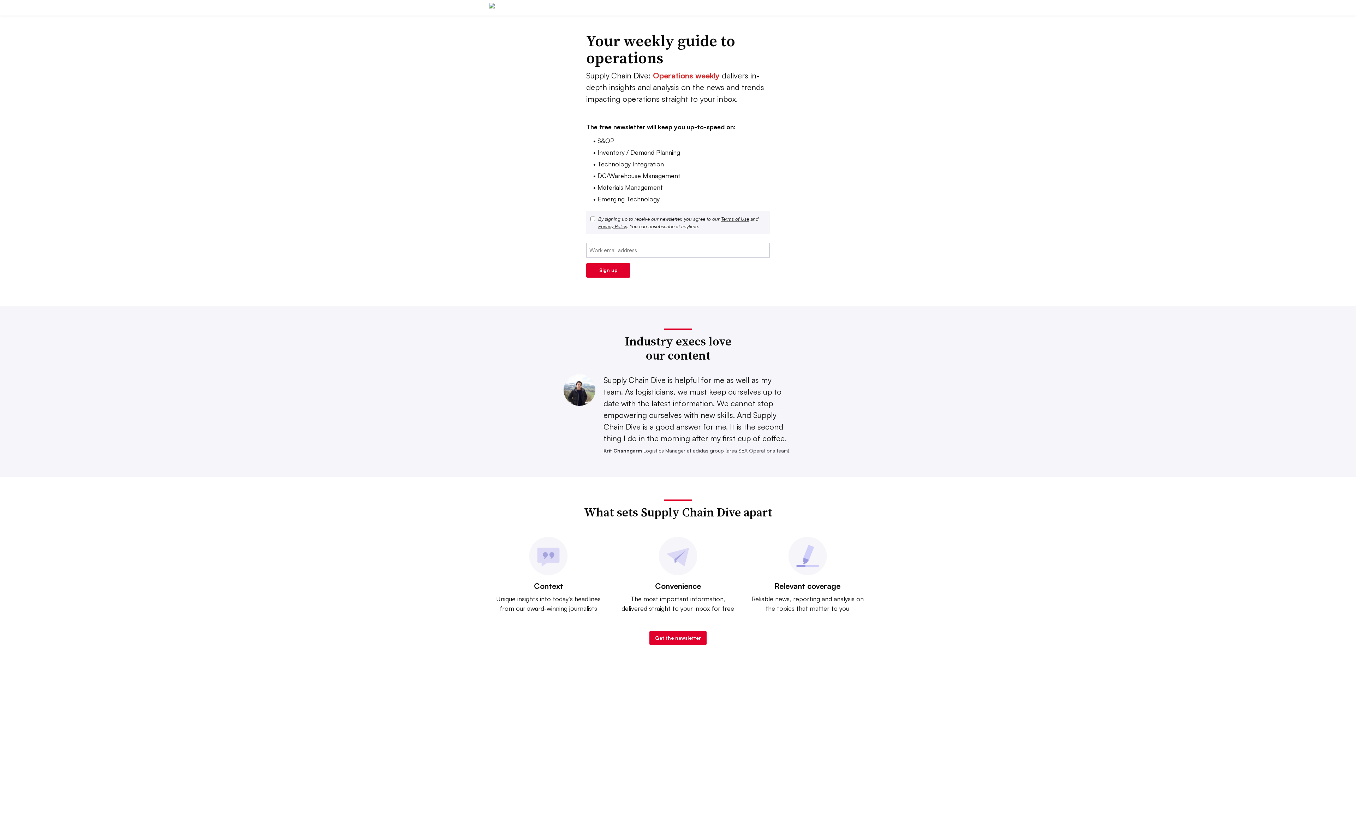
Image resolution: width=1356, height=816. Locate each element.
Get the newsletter (678, 638)
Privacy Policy (612, 226)
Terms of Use (735, 219)
